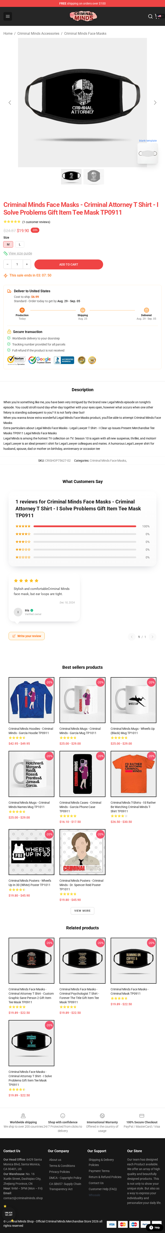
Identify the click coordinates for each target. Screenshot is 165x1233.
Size (6, 237)
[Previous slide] (10, 102)
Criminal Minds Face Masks (85, 33)
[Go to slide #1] (71, 176)
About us (55, 1159)
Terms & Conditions (62, 1165)
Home (7, 33)
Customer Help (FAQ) (103, 1189)
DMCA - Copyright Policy (65, 1178)
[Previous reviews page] (132, 637)
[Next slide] (154, 102)
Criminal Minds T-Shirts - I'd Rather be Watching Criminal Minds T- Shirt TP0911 (133, 807)
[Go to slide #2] (93, 176)
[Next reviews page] (152, 637)
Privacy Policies (59, 1172)
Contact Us (96, 1183)
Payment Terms (99, 1171)
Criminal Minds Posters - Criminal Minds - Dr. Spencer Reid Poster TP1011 (81, 885)
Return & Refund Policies (105, 1177)
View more (82, 910)
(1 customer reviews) (36, 222)
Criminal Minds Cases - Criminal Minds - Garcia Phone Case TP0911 (80, 807)
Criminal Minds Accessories (38, 33)
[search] (150, 16)
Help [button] (157, 1227)
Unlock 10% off (8, 1214)
